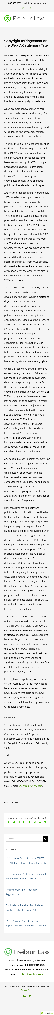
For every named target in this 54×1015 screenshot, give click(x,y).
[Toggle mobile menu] (48, 23)
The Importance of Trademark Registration (22, 892)
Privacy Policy (27, 990)
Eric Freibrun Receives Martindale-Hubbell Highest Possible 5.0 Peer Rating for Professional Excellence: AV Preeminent (26, 908)
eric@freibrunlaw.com (35, 3)
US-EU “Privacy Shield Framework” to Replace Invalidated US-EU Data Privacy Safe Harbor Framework (27, 923)
